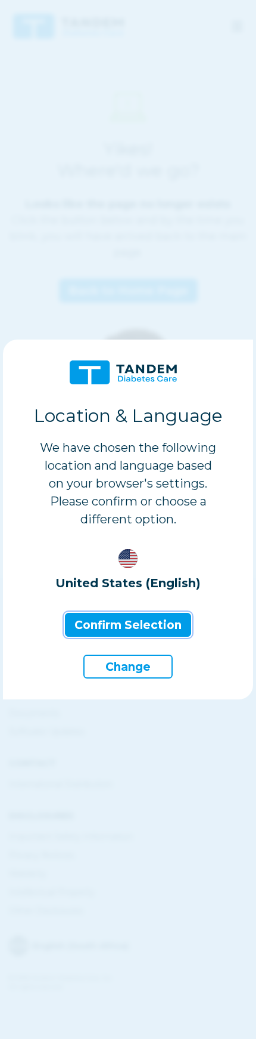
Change (128, 667)
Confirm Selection (128, 625)
